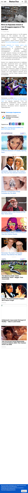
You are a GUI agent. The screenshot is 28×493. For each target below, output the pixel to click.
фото (5, 127)
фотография (17, 127)
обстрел (12, 129)
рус (5, 1)
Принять (24, 491)
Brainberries (14, 154)
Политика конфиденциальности (8, 490)
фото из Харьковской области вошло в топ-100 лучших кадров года (14, 99)
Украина (10, 127)
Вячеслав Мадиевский (12, 42)
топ (22, 127)
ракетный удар (5, 129)
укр (2, 1)
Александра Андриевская (13, 112)
